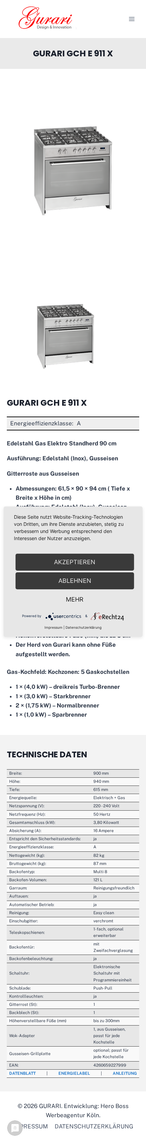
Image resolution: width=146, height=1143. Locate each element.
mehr (75, 599)
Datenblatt (22, 1073)
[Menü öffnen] (131, 19)
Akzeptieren (74, 562)
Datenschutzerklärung (94, 1126)
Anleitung (125, 1073)
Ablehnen (74, 580)
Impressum (30, 1126)
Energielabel (74, 1073)
